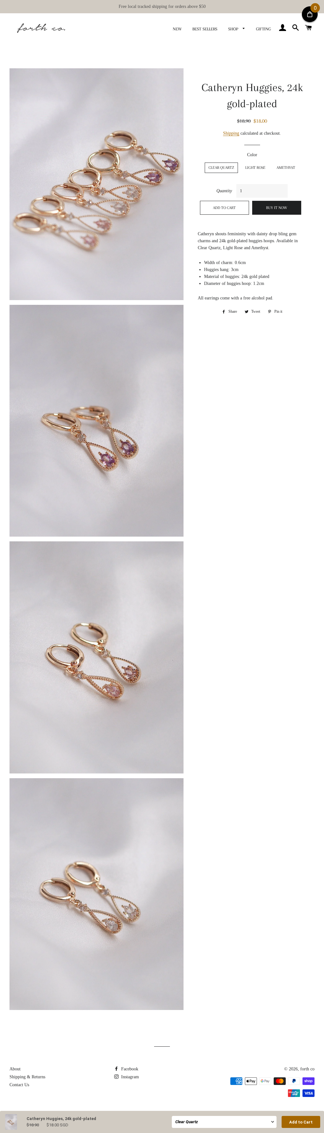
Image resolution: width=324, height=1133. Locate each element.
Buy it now (276, 208)
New (177, 29)
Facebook (129, 1069)
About (15, 1069)
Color (252, 154)
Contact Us (19, 1084)
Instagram (129, 1077)
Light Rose (255, 167)
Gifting (263, 29)
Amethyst (286, 167)
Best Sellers (204, 29)
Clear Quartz (221, 167)
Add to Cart (301, 1122)
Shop (234, 29)
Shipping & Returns (27, 1077)
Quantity (224, 190)
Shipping (231, 133)
